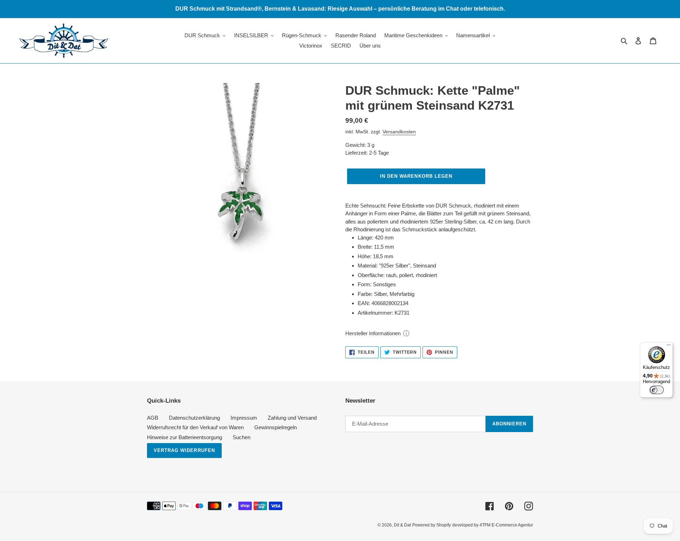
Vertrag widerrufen (184, 450)
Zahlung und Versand (292, 418)
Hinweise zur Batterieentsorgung (184, 437)
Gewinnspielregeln (275, 427)
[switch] (657, 390)
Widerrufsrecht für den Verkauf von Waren (195, 427)
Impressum (244, 418)
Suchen (241, 437)
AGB (152, 418)
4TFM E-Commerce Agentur (506, 525)
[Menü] (668, 346)
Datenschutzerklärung (194, 418)
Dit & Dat (402, 525)
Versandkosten (399, 131)
